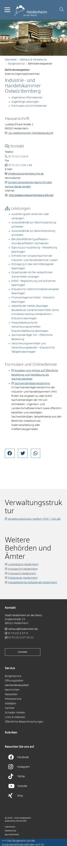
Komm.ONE (21, 821)
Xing (20, 795)
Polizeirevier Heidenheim (23, 578)
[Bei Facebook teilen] (10, 453)
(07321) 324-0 (18, 156)
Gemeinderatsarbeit (17, 685)
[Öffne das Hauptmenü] (7, 10)
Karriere (9, 708)
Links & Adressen (15, 717)
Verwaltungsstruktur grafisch (34, 519)
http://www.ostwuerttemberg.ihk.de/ (31, 195)
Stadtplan (10, 703)
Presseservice (13, 699)
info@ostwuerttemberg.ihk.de (26, 173)
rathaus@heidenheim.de (23, 629)
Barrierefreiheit (12, 835)
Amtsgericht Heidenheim (23, 569)
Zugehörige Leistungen (25, 101)
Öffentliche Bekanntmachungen (24, 721)
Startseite (10, 59)
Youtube (22, 786)
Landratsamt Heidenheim (23, 564)
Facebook (23, 757)
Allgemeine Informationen (27, 97)
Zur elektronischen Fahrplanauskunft (30, 133)
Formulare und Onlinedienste (29, 106)
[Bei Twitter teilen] (23, 453)
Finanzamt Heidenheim (22, 573)
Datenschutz (10, 831)
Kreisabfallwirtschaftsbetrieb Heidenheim (32, 582)
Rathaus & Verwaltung (33, 59)
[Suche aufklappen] (62, 10)
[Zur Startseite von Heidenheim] (30, 9)
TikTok (21, 776)
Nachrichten (12, 689)
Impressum (10, 827)
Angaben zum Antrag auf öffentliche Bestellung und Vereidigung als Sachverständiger (34, 374)
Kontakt (22, 652)
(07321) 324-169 (20, 165)
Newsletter (11, 694)
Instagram (23, 767)
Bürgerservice (16, 63)
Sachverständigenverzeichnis (32, 383)
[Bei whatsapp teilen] (35, 453)
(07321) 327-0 (18, 633)
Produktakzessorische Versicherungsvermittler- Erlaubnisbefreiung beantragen (29, 326)
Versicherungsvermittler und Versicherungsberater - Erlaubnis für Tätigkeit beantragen (33, 347)
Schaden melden (15, 712)
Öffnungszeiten (14, 680)
